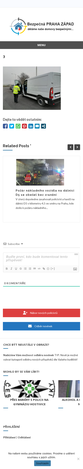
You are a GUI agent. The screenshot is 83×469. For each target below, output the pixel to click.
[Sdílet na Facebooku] (5, 126)
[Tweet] (11, 126)
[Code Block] (39, 268)
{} (48, 268)
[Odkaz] (43, 268)
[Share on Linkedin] (30, 126)
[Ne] (78, 459)
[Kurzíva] (11, 268)
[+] (53, 268)
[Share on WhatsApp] (18, 126)
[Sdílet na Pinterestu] (24, 126)
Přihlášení (9, 437)
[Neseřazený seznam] (29, 268)
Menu (41, 45)
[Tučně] (6, 268)
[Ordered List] (25, 268)
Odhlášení (24, 437)
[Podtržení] (16, 268)
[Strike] (20, 268)
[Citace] (34, 268)
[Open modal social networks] (43, 126)
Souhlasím (42, 463)
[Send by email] (37, 126)
